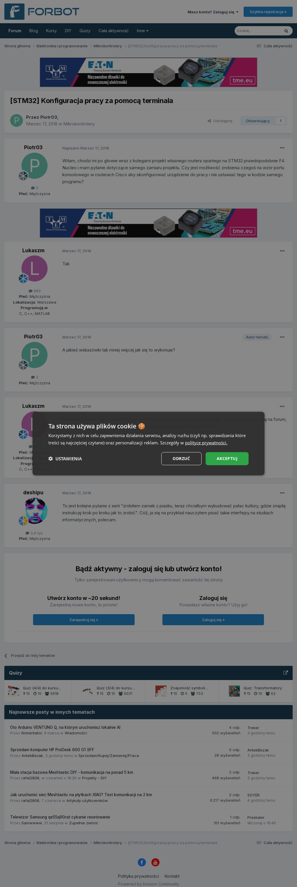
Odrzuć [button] (181, 458)
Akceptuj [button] (227, 458)
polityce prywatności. (206, 443)
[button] (65, 458)
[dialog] (148, 443)
